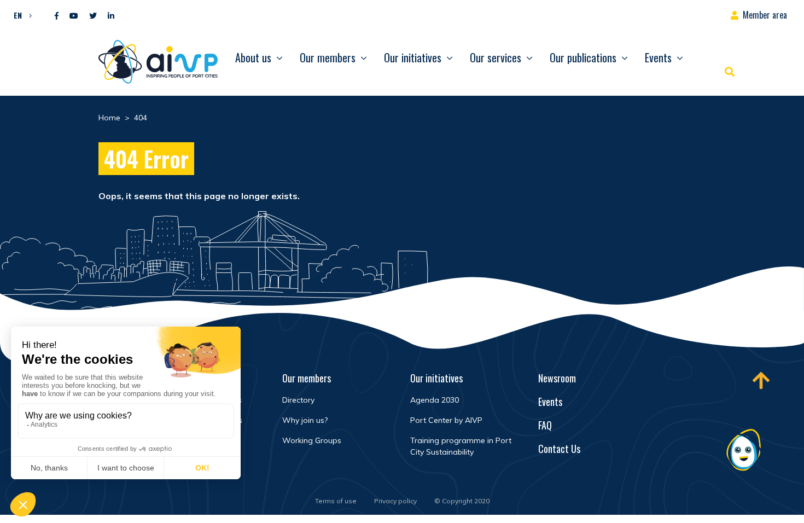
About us (253, 57)
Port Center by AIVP (446, 420)
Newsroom (557, 378)
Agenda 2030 (434, 400)
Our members (328, 57)
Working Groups (311, 440)
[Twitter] (93, 16)
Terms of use (336, 501)
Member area (765, 14)
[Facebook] (56, 16)
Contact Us (559, 448)
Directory (298, 400)
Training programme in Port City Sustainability (460, 446)
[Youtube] (74, 16)
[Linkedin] (111, 16)
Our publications (583, 57)
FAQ (545, 425)
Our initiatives (412, 57)
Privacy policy (395, 501)
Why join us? (305, 420)
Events (658, 57)
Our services (495, 57)
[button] (20, 15)
